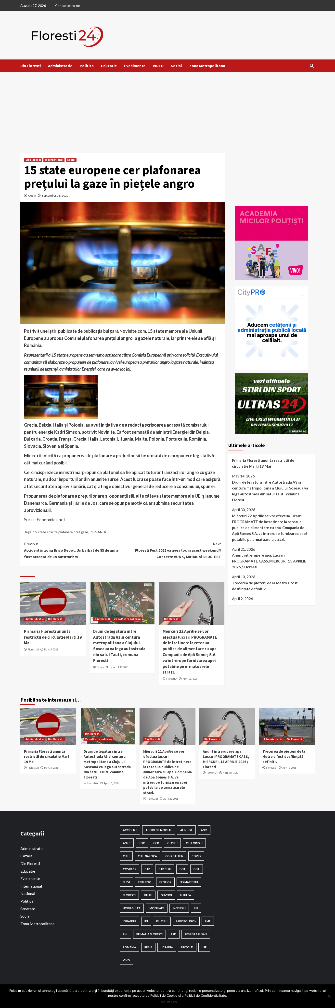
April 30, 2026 (120, 667)
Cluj (126, 856)
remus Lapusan (196, 934)
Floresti (129, 895)
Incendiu (179, 908)
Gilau (148, 895)
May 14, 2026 (51, 649)
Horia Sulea (132, 908)
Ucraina (167, 947)
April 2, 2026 (289, 767)
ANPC (126, 843)
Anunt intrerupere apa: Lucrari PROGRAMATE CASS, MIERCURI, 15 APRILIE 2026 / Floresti (269, 561)
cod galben (174, 856)
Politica (87, 65)
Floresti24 (33, 649)
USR (204, 947)
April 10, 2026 (230, 773)
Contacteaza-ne (67, 5)
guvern (166, 895)
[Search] (312, 65)
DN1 (182, 869)
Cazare (26, 855)
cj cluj (172, 843)
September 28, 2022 (55, 195)
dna (196, 869)
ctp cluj (164, 869)
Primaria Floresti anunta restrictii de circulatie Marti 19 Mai (53, 637)
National (27, 893)
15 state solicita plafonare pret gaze (60, 532)
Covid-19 (129, 869)
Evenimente (134, 65)
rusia (148, 947)
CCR (156, 843)
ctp (147, 869)
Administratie (60, 65)
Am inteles (169, 1002)
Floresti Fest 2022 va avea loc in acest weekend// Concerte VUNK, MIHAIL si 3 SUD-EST (178, 550)
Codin (32, 195)
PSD (173, 934)
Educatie (109, 65)
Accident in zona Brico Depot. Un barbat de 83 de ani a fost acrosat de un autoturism (71, 550)
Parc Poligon (186, 921)
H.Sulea (185, 895)
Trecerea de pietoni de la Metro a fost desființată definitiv (265, 586)
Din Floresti (30, 65)
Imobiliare (156, 908)
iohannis (129, 921)
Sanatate (27, 908)
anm (204, 830)
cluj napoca (147, 856)
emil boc (144, 882)
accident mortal (158, 830)
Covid (196, 856)
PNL (125, 934)
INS (196, 908)
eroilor (165, 882)
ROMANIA (98, 532)
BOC (142, 843)
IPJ (146, 921)
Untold (187, 947)
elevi (126, 882)
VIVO (126, 960)
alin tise (186, 830)
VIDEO (158, 65)
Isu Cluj (162, 921)
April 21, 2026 (190, 678)
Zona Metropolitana (207, 65)
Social (176, 65)
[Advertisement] (167, 108)
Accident (130, 830)
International (54, 159)
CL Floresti (194, 843)
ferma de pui (189, 882)
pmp (208, 921)
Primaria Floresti (149, 934)
